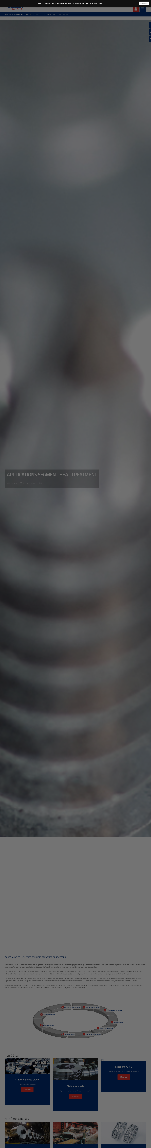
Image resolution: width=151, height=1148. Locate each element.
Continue (143, 3)
